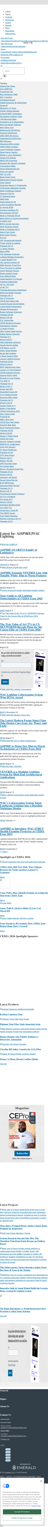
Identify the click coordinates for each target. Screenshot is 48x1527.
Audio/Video (11, 52)
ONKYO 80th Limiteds (9, 147)
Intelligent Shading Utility (10, 505)
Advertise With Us (8, 55)
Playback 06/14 (6, 246)
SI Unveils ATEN (6, 207)
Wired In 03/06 (6, 502)
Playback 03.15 (6, 488)
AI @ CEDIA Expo (7, 483)
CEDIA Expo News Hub (9, 301)
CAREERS (9, 1476)
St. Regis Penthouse (8, 450)
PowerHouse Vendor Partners (12, 494)
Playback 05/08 (6, 315)
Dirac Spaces (5, 183)
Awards (8, 25)
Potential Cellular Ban (8, 282)
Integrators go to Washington (12, 122)
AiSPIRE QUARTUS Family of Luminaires (18, 551)
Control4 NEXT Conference (11, 114)
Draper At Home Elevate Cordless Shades (19, 1059)
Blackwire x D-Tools (8, 108)
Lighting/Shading (24, 52)
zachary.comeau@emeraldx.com (14, 1428)
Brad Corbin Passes (8, 235)
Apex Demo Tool (7, 127)
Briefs (8, 41)
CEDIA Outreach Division (10, 373)
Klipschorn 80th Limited (9, 144)
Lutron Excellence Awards (10, 205)
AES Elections (5, 141)
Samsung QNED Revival (9, 486)
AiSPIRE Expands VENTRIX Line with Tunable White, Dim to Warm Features (23, 574)
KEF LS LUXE (5, 174)
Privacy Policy (36, 1506)
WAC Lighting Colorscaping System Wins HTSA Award (21, 695)
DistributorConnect (7, 100)
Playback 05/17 (6, 296)
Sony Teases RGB (7, 414)
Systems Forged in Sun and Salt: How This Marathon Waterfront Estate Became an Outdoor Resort (22, 1241)
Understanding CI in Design (11, 279)
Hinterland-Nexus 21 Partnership (13, 185)
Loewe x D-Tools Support (10, 370)
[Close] (41, 1481)
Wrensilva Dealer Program (10, 293)
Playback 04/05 (6, 430)
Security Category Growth (10, 442)
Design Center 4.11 (8, 406)
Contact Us (5, 1439)
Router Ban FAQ (6, 389)
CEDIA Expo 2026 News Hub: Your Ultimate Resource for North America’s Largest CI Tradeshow (21, 869)
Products (15, 41)
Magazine (7, 60)
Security (34, 52)
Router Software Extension (11, 312)
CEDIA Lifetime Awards (9, 111)
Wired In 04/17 (6, 386)
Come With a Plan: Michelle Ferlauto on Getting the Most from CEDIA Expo (24, 894)
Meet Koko (4, 199)
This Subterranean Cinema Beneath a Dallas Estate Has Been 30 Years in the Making (23, 1269)
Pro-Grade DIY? (6, 499)
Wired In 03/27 (6, 458)
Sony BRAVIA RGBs (8, 276)
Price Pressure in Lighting (10, 268)
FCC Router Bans (7, 466)
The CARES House (7, 513)
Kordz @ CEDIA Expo (8, 133)
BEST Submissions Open (10, 367)
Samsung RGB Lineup (8, 397)
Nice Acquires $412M (9, 213)
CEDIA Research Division (10, 323)
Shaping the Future (7, 86)
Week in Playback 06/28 (10, 216)
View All (3, 1064)
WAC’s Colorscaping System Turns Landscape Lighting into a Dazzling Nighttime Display (21, 805)
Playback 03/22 (6, 472)
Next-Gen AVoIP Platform (10, 125)
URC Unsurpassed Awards (10, 240)
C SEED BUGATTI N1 (8, 260)
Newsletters (11, 63)
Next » (5, 852)
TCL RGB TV (5, 381)
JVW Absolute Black (8, 119)
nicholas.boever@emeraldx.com (13, 1436)
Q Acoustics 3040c (7, 166)
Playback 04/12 (6, 400)
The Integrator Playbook (10, 254)
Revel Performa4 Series (10, 428)
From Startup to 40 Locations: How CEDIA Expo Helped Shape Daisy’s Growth (22, 925)
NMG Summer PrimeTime (10, 265)
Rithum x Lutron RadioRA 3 (11, 155)
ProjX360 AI (5, 417)
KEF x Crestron (6, 97)
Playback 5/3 (5, 337)
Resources (9, 20)
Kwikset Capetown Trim (11, 1014)
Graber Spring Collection (10, 334)
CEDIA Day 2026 (7, 439)
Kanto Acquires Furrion (9, 227)
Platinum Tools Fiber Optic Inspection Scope (20, 1024)
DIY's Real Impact (7, 455)
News (4, 41)
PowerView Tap (6, 92)
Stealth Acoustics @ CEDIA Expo (13, 103)
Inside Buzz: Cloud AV (9, 510)
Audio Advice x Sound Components (14, 218)
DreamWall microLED (8, 392)
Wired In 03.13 (6, 491)
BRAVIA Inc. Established (10, 444)
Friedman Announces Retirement (13, 290)
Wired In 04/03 (6, 433)
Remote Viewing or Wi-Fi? (10, 519)
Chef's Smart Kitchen (8, 351)
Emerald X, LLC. (10, 1472)
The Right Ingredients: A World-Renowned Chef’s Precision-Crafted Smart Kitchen (23, 1310)
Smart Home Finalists (9, 152)
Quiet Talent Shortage (8, 516)
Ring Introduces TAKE (9, 94)
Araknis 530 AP (6, 461)
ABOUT (2, 1476)
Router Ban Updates (8, 353)
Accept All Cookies (22, 1512)
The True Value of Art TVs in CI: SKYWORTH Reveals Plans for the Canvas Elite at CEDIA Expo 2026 (21, 627)
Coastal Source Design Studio (12, 304)
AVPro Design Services (9, 224)
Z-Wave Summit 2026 (9, 356)
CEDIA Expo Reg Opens (9, 422)
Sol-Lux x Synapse (7, 497)
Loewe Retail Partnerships (11, 307)
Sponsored (38, 41)
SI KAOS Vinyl (5, 221)
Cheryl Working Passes (9, 271)
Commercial (16, 46)
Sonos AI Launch (7, 172)
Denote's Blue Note (8, 425)
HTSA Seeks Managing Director (13, 188)
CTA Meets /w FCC (8, 348)
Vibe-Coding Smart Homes (11, 331)
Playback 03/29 (6, 453)
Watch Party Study (7, 232)
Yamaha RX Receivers (9, 309)
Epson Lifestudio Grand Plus (11, 469)
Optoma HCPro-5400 (8, 375)
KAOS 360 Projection (8, 161)
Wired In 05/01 (6, 340)
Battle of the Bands (8, 408)
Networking (6, 46)
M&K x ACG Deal (7, 419)
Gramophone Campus (8, 326)
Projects (8, 17)
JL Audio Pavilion (7, 249)
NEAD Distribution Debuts (10, 191)
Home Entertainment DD (10, 169)
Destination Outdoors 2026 (11, 116)
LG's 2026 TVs (6, 508)
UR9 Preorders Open (8, 464)
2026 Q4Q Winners (7, 447)
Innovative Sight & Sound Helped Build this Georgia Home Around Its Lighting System (24, 1289)
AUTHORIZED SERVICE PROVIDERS (24, 1476)
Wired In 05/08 (6, 318)
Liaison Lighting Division (10, 359)
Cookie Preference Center (22, 1518)
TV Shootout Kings (7, 196)
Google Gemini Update (9, 345)
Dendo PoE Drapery (8, 158)
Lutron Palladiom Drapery (10, 150)
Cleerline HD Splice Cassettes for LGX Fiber (20, 1049)
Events (8, 23)
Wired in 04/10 (6, 403)
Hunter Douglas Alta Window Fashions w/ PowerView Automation (19, 1038)
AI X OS (3, 238)
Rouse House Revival (8, 480)
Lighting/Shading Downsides (12, 257)
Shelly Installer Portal (8, 273)
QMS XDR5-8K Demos (9, 136)
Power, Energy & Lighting (10, 243)
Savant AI (4, 105)
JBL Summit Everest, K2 (10, 262)
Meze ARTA (5, 251)
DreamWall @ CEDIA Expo (10, 139)
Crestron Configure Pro (9, 210)
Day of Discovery (7, 298)
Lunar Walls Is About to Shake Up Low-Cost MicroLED (20, 909)
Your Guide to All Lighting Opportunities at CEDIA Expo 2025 (21, 597)
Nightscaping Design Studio (11, 180)
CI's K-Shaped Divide (8, 395)
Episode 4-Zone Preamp (10, 378)
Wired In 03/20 (6, 475)
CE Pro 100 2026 (7, 285)
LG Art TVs (4, 287)
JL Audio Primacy (7, 329)
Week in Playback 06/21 (10, 229)
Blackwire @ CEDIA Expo (10, 130)
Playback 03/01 (6, 521)
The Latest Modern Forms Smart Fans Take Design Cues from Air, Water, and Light (23, 723)
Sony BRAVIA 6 (6, 89)
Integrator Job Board (8, 477)
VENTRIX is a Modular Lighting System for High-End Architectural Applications (21, 774)
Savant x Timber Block (9, 436)
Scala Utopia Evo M (8, 202)
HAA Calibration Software (10, 342)
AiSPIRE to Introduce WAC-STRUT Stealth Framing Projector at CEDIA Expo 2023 (22, 831)
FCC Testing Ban (6, 320)
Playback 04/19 (6, 384)
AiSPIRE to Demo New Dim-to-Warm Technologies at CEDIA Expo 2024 (22, 747)
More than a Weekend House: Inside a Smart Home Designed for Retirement (23, 1227)
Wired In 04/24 (6, 364)
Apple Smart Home (7, 177)
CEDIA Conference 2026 (10, 411)
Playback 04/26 (6, 362)
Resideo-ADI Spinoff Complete (13, 163)
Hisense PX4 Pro (7, 194)
